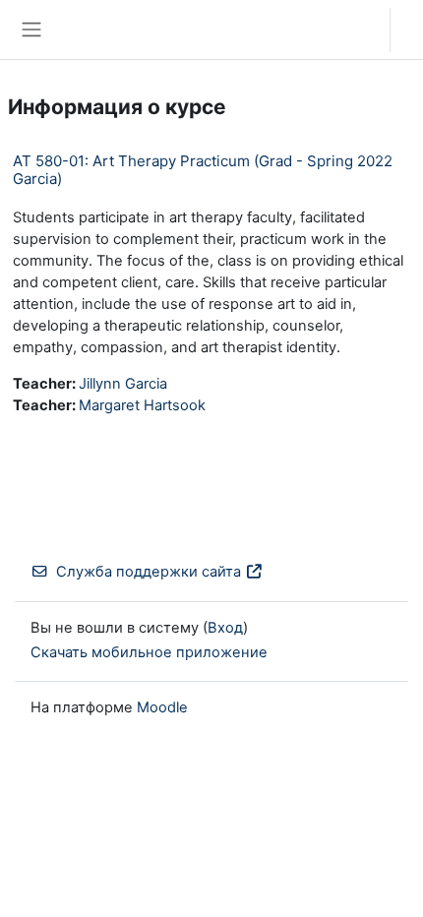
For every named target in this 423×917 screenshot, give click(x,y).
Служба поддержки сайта (148, 572)
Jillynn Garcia (123, 384)
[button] (356, 29)
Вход (411, 29)
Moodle (162, 707)
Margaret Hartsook (142, 405)
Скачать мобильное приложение (149, 652)
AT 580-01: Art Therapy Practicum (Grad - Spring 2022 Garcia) (203, 170)
